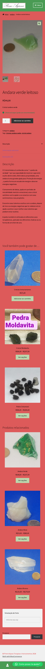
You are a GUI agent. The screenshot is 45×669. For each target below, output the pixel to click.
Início (6, 14)
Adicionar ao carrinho (22, 121)
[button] (39, 23)
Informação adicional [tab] (11, 150)
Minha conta (7, 665)
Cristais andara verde (13, 133)
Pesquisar (6, 633)
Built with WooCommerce (12, 656)
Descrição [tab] (6, 144)
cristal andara (26, 133)
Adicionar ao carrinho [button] (22, 299)
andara (12, 14)
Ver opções (22, 357)
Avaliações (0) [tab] (8, 157)
